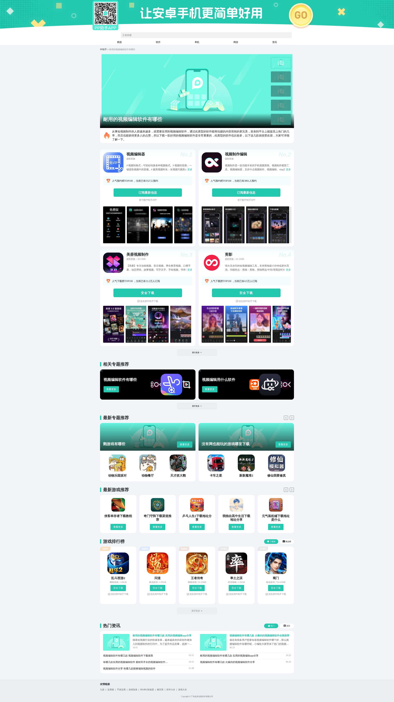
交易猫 (110, 689)
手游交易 (121, 689)
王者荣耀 (127, 35)
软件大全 (171, 689)
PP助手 (103, 49)
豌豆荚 (160, 689)
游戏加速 (133, 689)
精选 (119, 42)
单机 (197, 42)
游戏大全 (182, 689)
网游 (235, 42)
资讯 (274, 42)
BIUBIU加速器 (147, 689)
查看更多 (111, 389)
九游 (102, 689)
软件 (158, 42)
